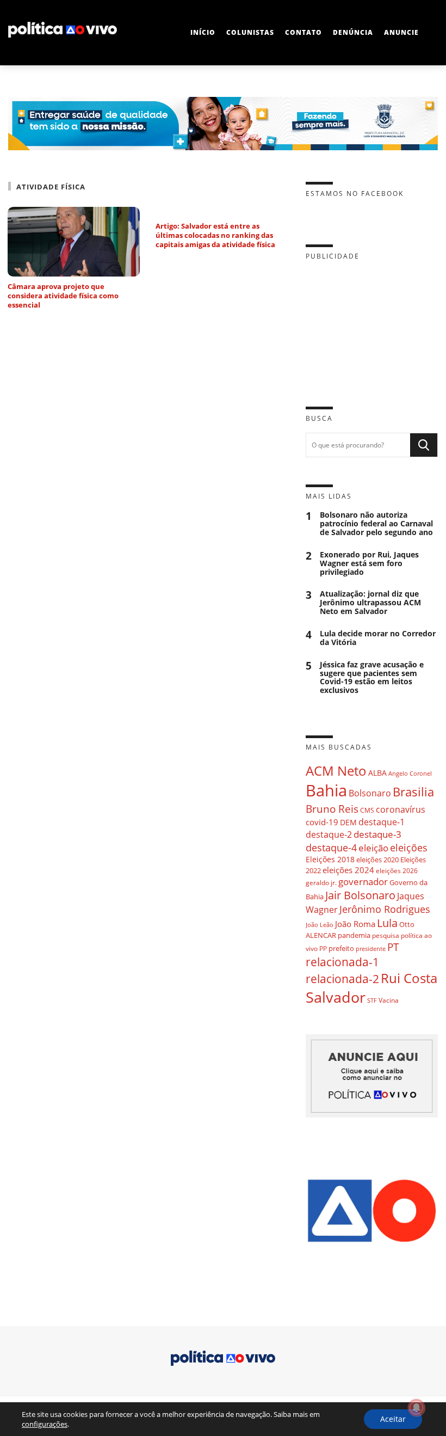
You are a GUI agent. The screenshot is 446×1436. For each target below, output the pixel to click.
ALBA (377, 773)
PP (323, 948)
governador (363, 881)
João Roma (355, 923)
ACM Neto (336, 771)
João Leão (319, 924)
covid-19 (322, 822)
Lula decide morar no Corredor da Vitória (378, 638)
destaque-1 (381, 822)
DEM (348, 822)
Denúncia (353, 32)
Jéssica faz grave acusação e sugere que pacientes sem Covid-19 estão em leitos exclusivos (372, 677)
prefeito (341, 948)
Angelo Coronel (410, 773)
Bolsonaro (370, 793)
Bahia (326, 790)
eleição (373, 848)
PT (393, 947)
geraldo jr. (321, 882)
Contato (303, 32)
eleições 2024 (348, 869)
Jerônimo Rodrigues (384, 909)
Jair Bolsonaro (360, 895)
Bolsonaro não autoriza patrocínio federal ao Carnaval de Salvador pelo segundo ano (376, 524)
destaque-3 (377, 834)
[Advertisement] (372, 325)
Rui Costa (409, 978)
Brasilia (413, 791)
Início (202, 32)
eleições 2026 (397, 871)
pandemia (354, 935)
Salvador (336, 997)
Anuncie (401, 32)
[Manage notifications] (416, 1407)
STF (372, 1000)
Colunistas (250, 32)
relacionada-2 (342, 978)
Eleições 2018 (330, 859)
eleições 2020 (377, 859)
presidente (371, 949)
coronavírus (400, 809)
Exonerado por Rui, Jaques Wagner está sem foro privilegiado (369, 563)
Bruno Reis (332, 808)
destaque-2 (329, 834)
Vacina (389, 1000)
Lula (387, 923)
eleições (409, 847)
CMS (367, 810)
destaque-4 (331, 847)
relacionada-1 (342, 961)
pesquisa (385, 935)
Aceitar (393, 1419)
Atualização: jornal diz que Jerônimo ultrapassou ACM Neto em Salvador (370, 603)
